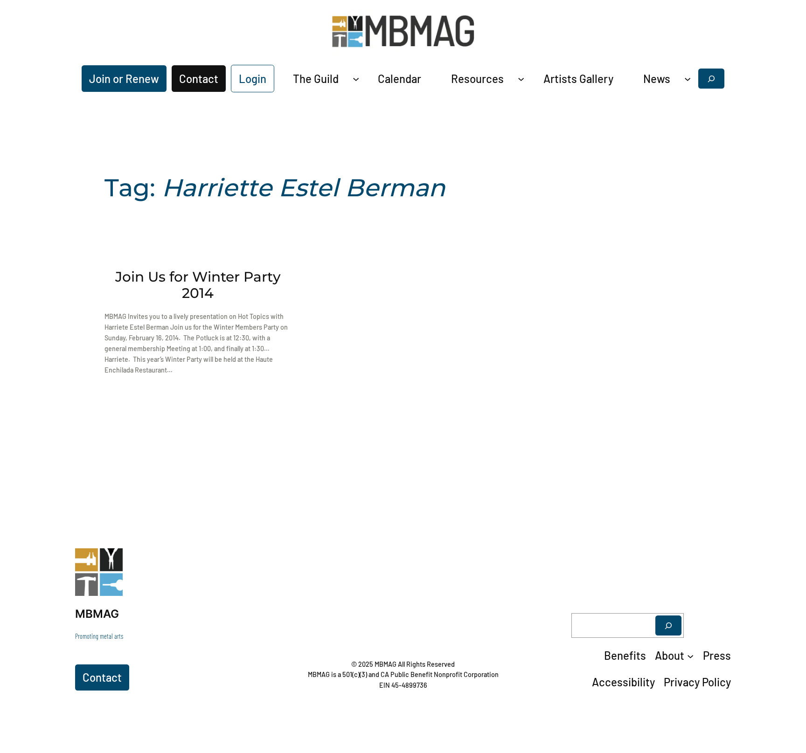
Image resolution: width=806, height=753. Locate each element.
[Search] (668, 625)
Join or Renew (124, 78)
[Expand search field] (711, 79)
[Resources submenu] (521, 78)
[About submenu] (690, 655)
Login (252, 78)
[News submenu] (687, 78)
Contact (198, 78)
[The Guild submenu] (356, 78)
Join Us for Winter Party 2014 (198, 285)
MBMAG (97, 614)
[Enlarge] (110, 560)
